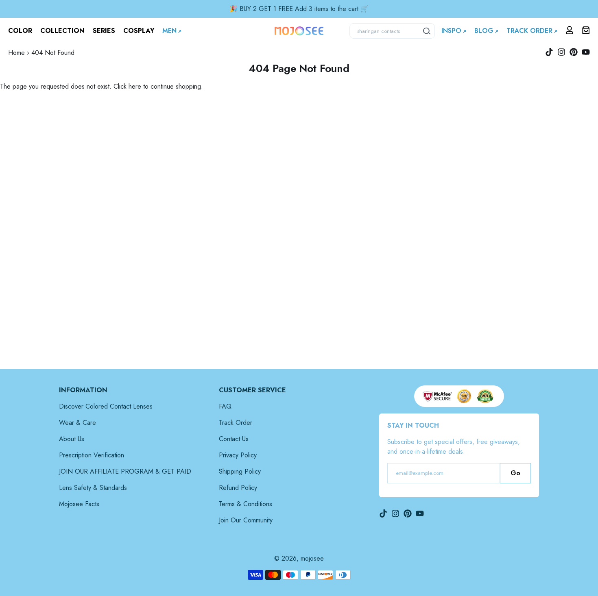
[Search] (427, 31)
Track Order (235, 422)
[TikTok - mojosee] (549, 52)
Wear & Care (77, 422)
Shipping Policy (240, 471)
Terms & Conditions (245, 504)
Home (16, 52)
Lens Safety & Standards (93, 487)
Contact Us (234, 439)
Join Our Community (246, 520)
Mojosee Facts (79, 504)
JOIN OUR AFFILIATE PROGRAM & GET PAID (125, 471)
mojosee (312, 558)
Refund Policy (238, 487)
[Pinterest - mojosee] (574, 52)
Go (515, 473)
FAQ (225, 406)
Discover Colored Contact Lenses (106, 406)
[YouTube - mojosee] (586, 52)
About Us (71, 439)
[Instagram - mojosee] (561, 52)
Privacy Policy (238, 455)
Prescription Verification (91, 455)
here (135, 86)
